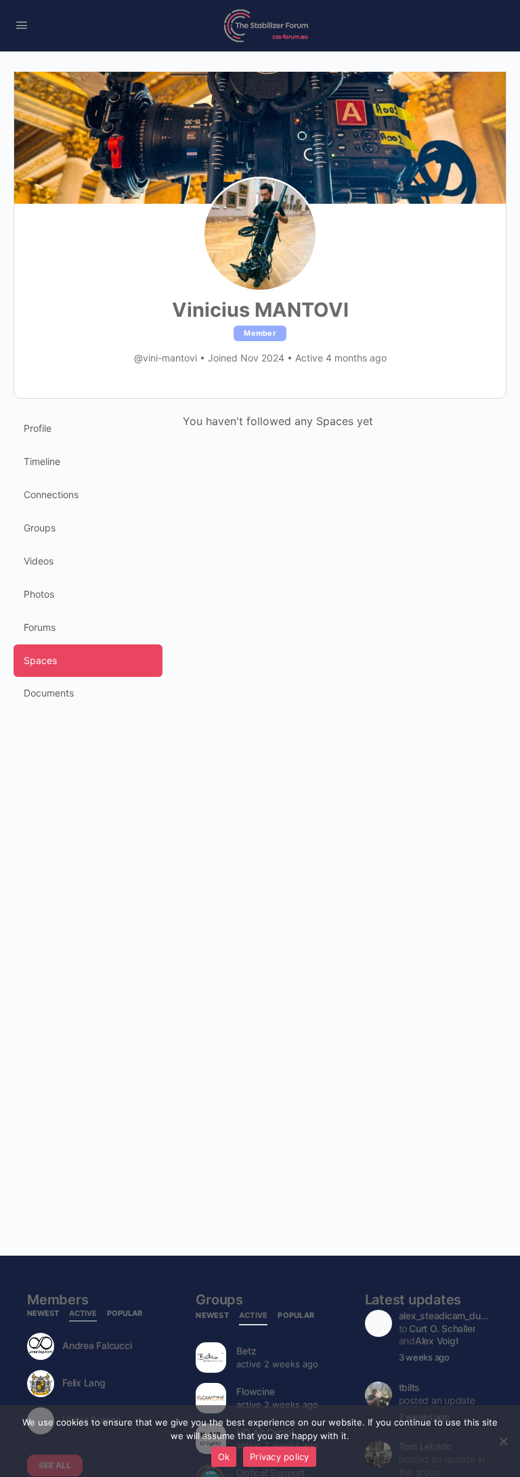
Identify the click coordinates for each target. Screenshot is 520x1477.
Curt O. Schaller (442, 1328)
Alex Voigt (437, 1340)
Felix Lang (84, 1382)
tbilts (409, 1387)
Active (83, 1314)
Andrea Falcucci (96, 1345)
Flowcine (255, 1391)
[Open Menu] (22, 24)
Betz (246, 1351)
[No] (503, 1441)
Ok (224, 1456)
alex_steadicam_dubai (445, 1315)
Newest (43, 1314)
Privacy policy (279, 1456)
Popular (124, 1314)
